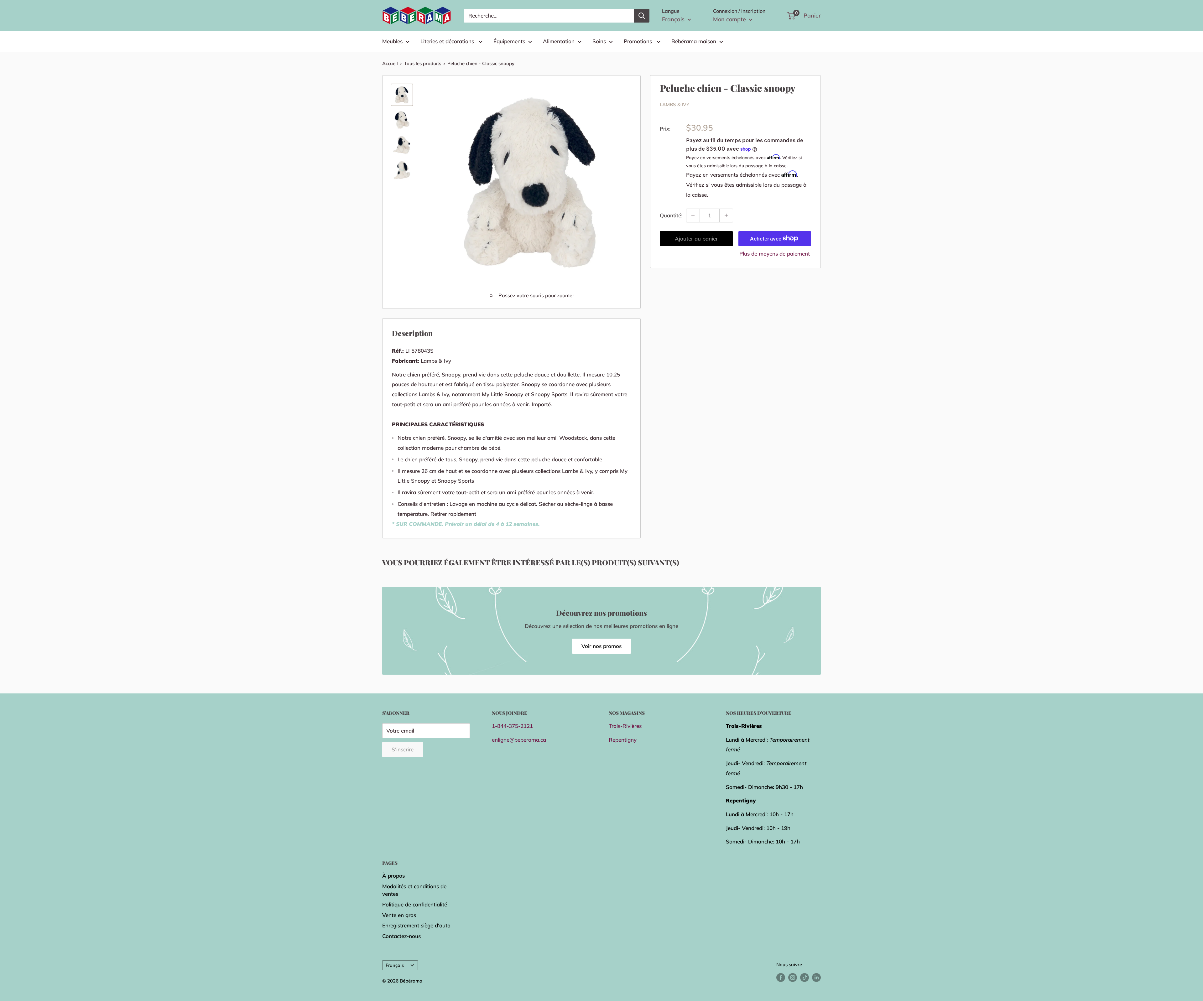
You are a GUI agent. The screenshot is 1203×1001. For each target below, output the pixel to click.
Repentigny (623, 739)
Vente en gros (399, 915)
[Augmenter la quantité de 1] (726, 215)
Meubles (392, 41)
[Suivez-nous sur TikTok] (804, 977)
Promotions (639, 41)
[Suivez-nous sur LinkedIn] (816, 977)
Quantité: (671, 215)
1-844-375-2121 (512, 726)
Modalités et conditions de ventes (414, 890)
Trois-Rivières (625, 726)
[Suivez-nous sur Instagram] (792, 977)
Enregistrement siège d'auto (416, 925)
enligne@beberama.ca (519, 739)
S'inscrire (403, 749)
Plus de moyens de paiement (774, 253)
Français (395, 965)
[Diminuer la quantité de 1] (693, 215)
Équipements (509, 41)
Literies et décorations (448, 41)
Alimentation (559, 41)
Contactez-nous (401, 936)
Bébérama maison (693, 41)
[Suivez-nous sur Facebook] (780, 977)
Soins (599, 41)
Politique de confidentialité (414, 904)
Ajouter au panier (696, 238)
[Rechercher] (641, 16)
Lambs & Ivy (674, 104)
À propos (393, 875)
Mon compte (730, 19)
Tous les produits (422, 63)
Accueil (390, 63)
